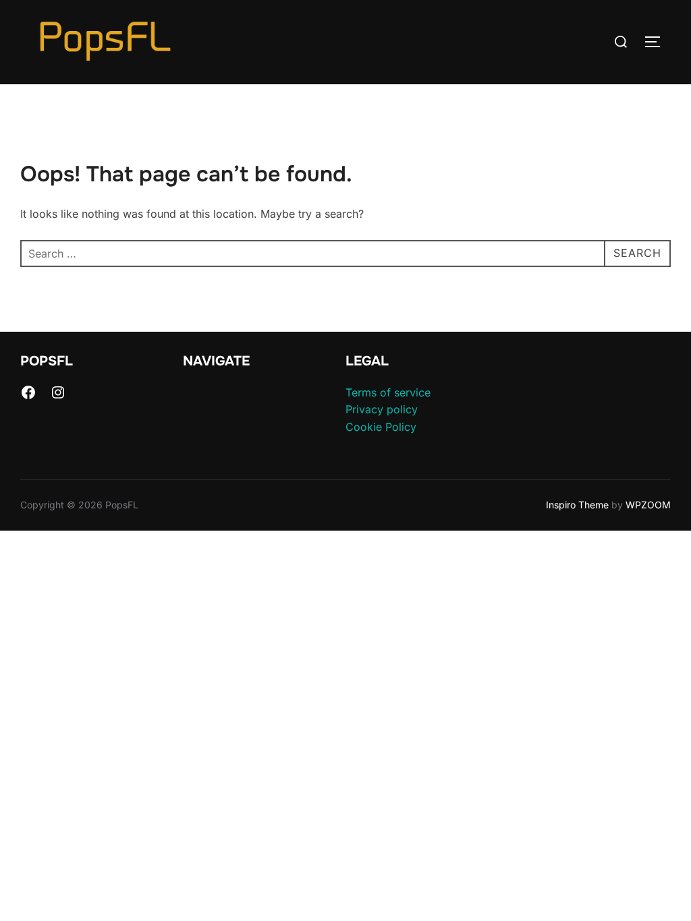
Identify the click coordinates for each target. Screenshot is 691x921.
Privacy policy (382, 409)
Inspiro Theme (577, 504)
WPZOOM (648, 504)
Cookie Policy (381, 427)
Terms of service (388, 392)
